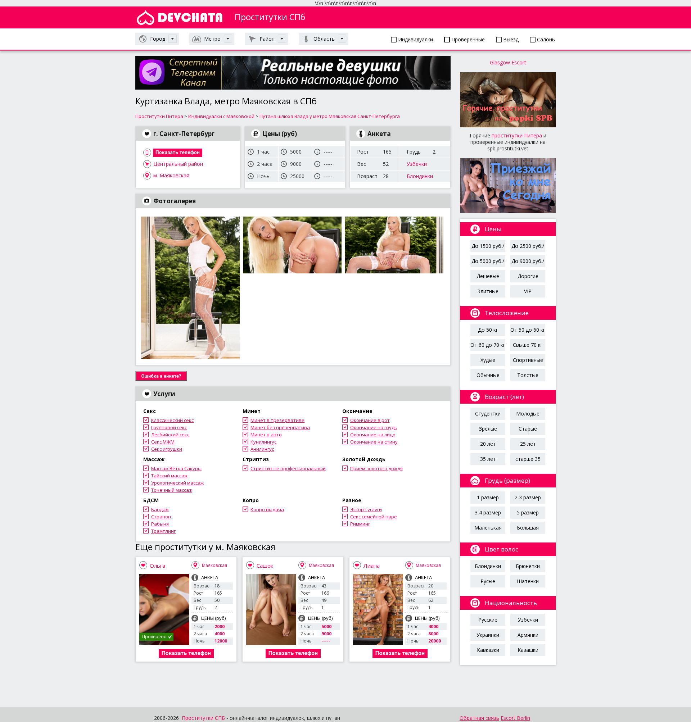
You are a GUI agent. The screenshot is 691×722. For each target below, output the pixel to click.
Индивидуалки (415, 39)
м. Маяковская (171, 175)
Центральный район (178, 163)
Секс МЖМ (163, 442)
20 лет (488, 443)
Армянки (528, 634)
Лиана (371, 565)
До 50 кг (488, 329)
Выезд (510, 39)
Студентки (488, 413)
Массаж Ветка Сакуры (176, 468)
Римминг (360, 524)
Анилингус (262, 449)
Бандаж (160, 509)
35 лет (488, 458)
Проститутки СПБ (203, 717)
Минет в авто (266, 434)
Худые (487, 360)
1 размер (488, 497)
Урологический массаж (177, 483)
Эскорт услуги (366, 509)
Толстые (527, 375)
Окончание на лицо (373, 434)
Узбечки (417, 163)
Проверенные (467, 39)
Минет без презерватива (280, 427)
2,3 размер (528, 497)
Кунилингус (263, 442)
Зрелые (488, 428)
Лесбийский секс (170, 434)
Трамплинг (163, 531)
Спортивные (528, 360)
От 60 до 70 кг (487, 344)
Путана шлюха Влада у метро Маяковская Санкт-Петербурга (329, 116)
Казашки (528, 649)
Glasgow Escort (508, 62)
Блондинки (420, 176)
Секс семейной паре (373, 516)
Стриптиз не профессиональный (288, 468)
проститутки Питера (517, 135)
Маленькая (488, 527)
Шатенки (528, 581)
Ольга (157, 565)
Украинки (488, 634)
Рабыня (160, 524)
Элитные (487, 291)
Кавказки (488, 649)
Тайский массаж (169, 475)
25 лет (528, 443)
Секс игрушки (166, 449)
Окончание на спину (374, 442)
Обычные (488, 375)
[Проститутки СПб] (179, 17)
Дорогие (528, 276)
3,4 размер (488, 512)
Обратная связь (479, 717)
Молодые (527, 413)
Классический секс (172, 420)
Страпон (161, 516)
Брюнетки (528, 566)
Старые (528, 428)
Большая (528, 527)
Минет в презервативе (277, 420)
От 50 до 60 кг (527, 329)
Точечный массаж (171, 490)
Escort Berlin (515, 717)
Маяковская (214, 565)
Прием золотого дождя (376, 468)
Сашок (265, 565)
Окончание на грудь (373, 427)
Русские (487, 619)
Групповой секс (169, 427)
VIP (528, 291)
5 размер (528, 512)
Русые (487, 581)
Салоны (546, 39)
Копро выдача (267, 509)
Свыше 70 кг (528, 344)
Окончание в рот (370, 420)
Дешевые (488, 276)
